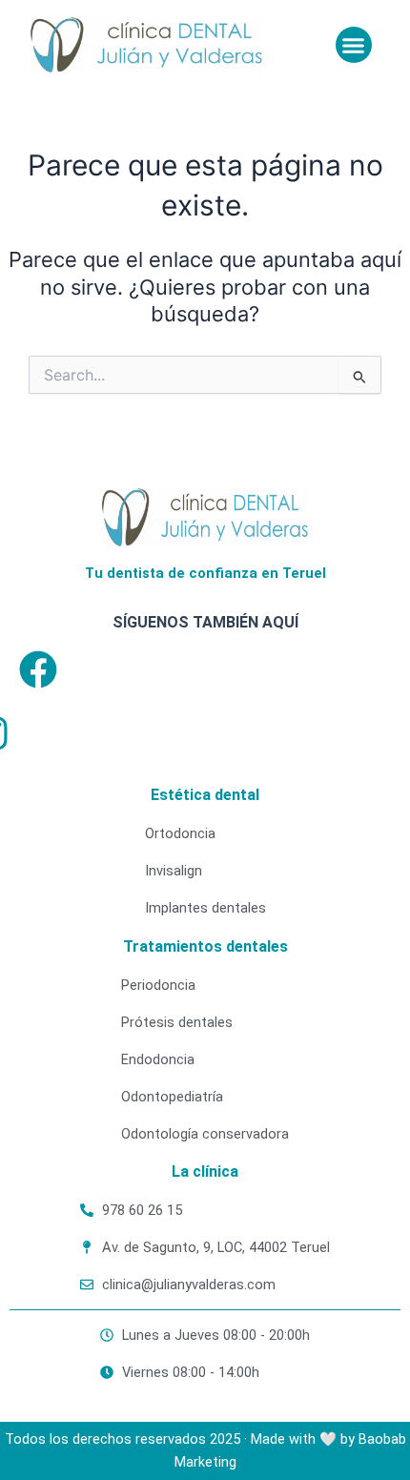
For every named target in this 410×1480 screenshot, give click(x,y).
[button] (354, 45)
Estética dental (205, 795)
